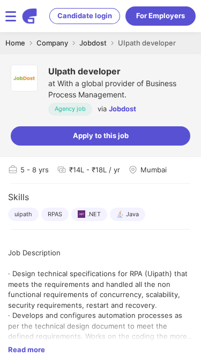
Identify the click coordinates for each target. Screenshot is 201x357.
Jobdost (122, 108)
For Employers (160, 15)
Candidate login (84, 15)
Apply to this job (101, 135)
